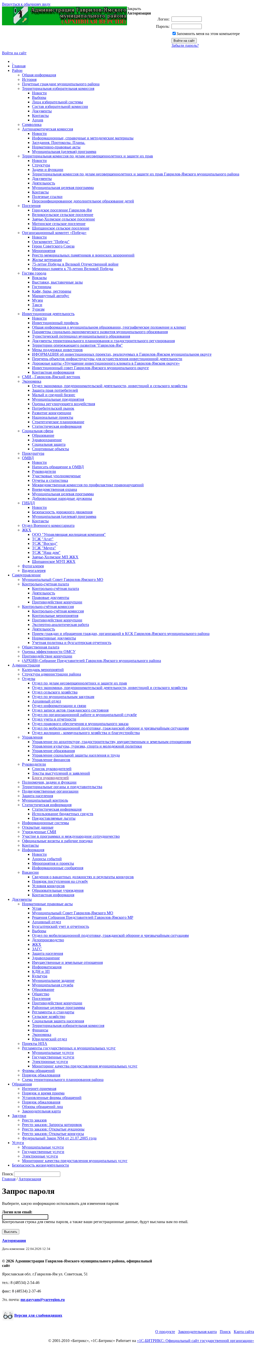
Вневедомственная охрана (54, 489)
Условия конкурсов (48, 886)
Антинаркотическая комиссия (47, 129)
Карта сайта (244, 1331)
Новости (39, 93)
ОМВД (28, 458)
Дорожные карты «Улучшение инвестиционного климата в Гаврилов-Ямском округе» (106, 363)
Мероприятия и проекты (53, 863)
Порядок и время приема (43, 1093)
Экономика (31, 381)
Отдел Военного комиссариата (48, 525)
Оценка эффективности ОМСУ (49, 651)
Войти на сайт (14, 53)
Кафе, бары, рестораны (51, 291)
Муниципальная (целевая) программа (64, 151)
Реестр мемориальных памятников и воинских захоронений (83, 255)
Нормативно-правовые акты (56, 147)
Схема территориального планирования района (63, 1079)
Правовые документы (50, 597)
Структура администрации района (51, 674)
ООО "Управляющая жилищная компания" (69, 534)
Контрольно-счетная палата (45, 584)
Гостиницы (41, 287)
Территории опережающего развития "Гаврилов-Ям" (77, 345)
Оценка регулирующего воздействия (63, 404)
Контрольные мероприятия (55, 615)
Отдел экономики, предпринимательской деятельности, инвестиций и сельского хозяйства (109, 386)
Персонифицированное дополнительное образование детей (83, 201)
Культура (39, 976)
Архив (37, 120)
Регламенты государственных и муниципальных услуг (69, 1048)
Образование (43, 435)
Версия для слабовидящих (38, 1315)
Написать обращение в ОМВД (58, 467)
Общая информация (39, 75)
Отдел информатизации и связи (59, 706)
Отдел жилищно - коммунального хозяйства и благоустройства (86, 733)
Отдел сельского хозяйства (55, 692)
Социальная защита (49, 444)
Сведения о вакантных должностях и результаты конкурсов (83, 877)
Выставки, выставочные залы (57, 282)
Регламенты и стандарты (53, 1012)
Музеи (37, 300)
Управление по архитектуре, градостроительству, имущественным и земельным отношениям (111, 742)
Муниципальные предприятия (58, 399)
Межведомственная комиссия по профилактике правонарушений (88, 485)
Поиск (225, 1331)
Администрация (26, 665)
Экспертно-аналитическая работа (60, 624)
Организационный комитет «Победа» (54, 233)
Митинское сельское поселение (59, 223)
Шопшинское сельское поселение (60, 228)
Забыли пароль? (185, 45)
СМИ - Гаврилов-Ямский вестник (51, 377)
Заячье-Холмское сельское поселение (63, 219)
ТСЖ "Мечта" (44, 548)
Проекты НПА (34, 1043)
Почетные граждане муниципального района (61, 84)
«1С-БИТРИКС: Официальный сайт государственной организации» (195, 1340)
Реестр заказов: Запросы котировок (52, 1124)
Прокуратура (33, 453)
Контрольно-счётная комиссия (48, 606)
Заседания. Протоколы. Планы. (58, 142)
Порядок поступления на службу (60, 881)
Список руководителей (52, 769)
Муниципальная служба (52, 985)
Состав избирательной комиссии (60, 106)
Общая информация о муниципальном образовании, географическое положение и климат (109, 327)
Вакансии (30, 872)
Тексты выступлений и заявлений (61, 773)
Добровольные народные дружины (62, 498)
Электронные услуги (50, 1061)
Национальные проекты (52, 417)
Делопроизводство (48, 940)
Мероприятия (43, 251)
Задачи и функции (47, 169)
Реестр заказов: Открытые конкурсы (53, 1134)
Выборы (39, 97)
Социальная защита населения (58, 1021)
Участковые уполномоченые (56, 476)
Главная (19, 66)
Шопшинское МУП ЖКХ (54, 561)
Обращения (22, 1084)
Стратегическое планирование (58, 422)
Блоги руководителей (50, 778)
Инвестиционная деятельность (48, 314)
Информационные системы (45, 823)
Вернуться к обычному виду (26, 4)
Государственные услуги (53, 1057)
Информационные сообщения (57, 868)
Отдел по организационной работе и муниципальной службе (84, 715)
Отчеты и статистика (50, 480)
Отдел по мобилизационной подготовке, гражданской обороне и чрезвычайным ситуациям (110, 728)
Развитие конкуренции (51, 413)
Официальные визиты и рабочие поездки (57, 841)
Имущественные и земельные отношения (67, 962)
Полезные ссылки (47, 196)
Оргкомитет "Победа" (51, 242)
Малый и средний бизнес (53, 395)
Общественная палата (40, 647)
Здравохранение (46, 958)
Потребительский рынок (53, 408)
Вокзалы (39, 278)
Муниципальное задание (53, 980)
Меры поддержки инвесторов (57, 350)
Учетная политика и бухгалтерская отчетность (71, 642)
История (29, 79)
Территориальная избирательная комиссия (58, 88)
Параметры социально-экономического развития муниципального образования (100, 332)
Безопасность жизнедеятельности (40, 1165)
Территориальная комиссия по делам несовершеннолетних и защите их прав (87, 156)
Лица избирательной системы (57, 102)
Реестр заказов (34, 1120)
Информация (33, 850)
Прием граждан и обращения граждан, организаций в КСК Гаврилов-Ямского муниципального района (121, 633)
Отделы (28, 679)
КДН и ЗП (41, 971)
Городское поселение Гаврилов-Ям (62, 210)
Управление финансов (51, 760)
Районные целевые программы (58, 1007)
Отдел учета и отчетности (54, 719)
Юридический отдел (49, 1039)
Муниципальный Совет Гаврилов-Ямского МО (62, 579)
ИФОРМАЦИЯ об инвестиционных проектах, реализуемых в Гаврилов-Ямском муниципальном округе (122, 354)
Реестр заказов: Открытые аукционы (53, 1129)
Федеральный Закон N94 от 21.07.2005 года (59, 1138)
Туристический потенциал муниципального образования (81, 336)
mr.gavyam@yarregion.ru (42, 1299)
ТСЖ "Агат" (43, 539)
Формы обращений (38, 1070)
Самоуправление (26, 575)
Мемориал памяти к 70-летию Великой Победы (72, 269)
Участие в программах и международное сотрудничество (71, 836)
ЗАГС (37, 949)
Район (17, 70)
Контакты (40, 115)
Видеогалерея (34, 570)
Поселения (31, 205)
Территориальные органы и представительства (62, 787)
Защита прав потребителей (55, 390)
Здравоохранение (47, 440)
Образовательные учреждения (58, 890)
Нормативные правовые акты (47, 904)
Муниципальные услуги (53, 1052)
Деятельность (43, 183)
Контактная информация (53, 372)
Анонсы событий (47, 859)
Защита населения (37, 796)
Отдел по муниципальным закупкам (63, 697)
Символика (32, 124)
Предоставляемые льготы (54, 818)
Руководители (44, 471)
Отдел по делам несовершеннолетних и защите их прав (79, 683)
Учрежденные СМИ (39, 832)
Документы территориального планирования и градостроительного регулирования (103, 341)
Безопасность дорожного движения (62, 512)
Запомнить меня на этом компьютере (208, 34)
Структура (41, 165)
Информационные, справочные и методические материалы (83, 138)
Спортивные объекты (50, 449)
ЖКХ (26, 530)
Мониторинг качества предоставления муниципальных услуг (85, 1066)
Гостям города (34, 273)
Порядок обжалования (41, 1075)
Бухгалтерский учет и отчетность (60, 926)
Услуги (18, 1143)
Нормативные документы (54, 638)
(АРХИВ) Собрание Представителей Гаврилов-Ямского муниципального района (91, 660)
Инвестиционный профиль (55, 323)
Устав (37, 908)
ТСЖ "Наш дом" (46, 552)
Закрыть (134, 9)
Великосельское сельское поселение (62, 214)
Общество (40, 994)
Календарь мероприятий (43, 669)
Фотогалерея (33, 566)
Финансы (40, 1030)
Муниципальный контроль (45, 800)
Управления (32, 737)
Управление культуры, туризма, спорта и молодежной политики (87, 746)
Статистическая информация (57, 426)
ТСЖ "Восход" (45, 543)
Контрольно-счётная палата (55, 588)
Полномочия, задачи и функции (49, 782)
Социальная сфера (37, 431)
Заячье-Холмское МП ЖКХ (55, 557)
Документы (42, 111)
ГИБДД (28, 503)
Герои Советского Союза (53, 246)
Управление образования (53, 751)
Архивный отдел (46, 701)
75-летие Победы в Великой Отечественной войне (75, 264)
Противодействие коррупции (57, 602)
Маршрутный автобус (50, 296)
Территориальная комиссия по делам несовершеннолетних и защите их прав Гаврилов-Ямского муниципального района (135, 174)
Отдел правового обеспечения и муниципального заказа (80, 724)
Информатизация (47, 967)
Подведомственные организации (50, 791)
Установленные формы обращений (52, 1097)
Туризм (38, 309)
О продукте (165, 1331)
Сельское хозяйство (48, 1016)
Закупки (19, 1115)
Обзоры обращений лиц (42, 1106)
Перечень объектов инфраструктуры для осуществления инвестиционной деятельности (107, 359)
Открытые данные (38, 827)
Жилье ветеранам (47, 260)
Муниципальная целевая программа (63, 187)
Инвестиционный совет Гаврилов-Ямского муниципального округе (90, 368)
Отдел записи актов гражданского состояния (70, 710)
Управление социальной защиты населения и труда (76, 755)
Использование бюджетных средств (62, 814)
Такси (37, 305)
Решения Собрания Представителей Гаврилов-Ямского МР (82, 917)
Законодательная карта (41, 1111)
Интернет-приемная (39, 1088)
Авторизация (29, 1179)
